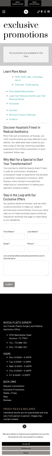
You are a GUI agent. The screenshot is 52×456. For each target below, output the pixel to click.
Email (7, 243)
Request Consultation (13, 386)
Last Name (33, 231)
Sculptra (13, 119)
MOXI (23, 76)
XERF (17, 76)
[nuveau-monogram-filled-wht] (26, 12)
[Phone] (38, 11)
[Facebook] (48, 11)
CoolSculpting (31, 84)
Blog (5, 396)
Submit (9, 284)
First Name (9, 231)
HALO (17, 80)
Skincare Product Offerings (22, 114)
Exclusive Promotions (13, 389)
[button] (4, 11)
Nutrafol (13, 110)
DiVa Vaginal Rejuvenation (21, 91)
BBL (29, 76)
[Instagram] (45, 11)
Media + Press (10, 393)
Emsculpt (19, 84)
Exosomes (14, 103)
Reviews (7, 400)
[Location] (42, 11)
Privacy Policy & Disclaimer (19, 408)
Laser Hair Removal (18, 95)
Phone (30, 243)
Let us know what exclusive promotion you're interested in (24, 256)
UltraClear (37, 76)
